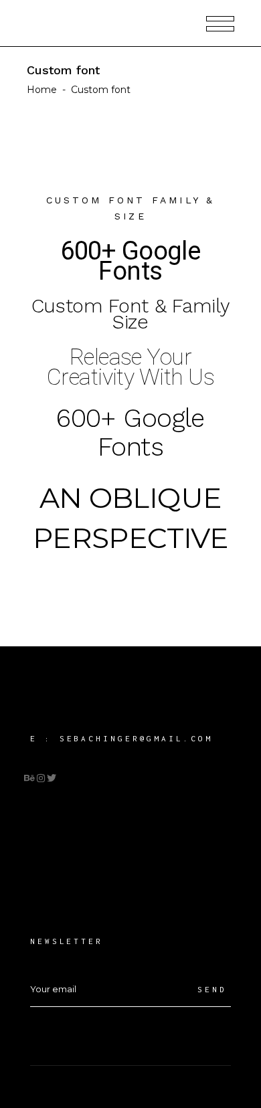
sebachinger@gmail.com (136, 738)
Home (42, 90)
